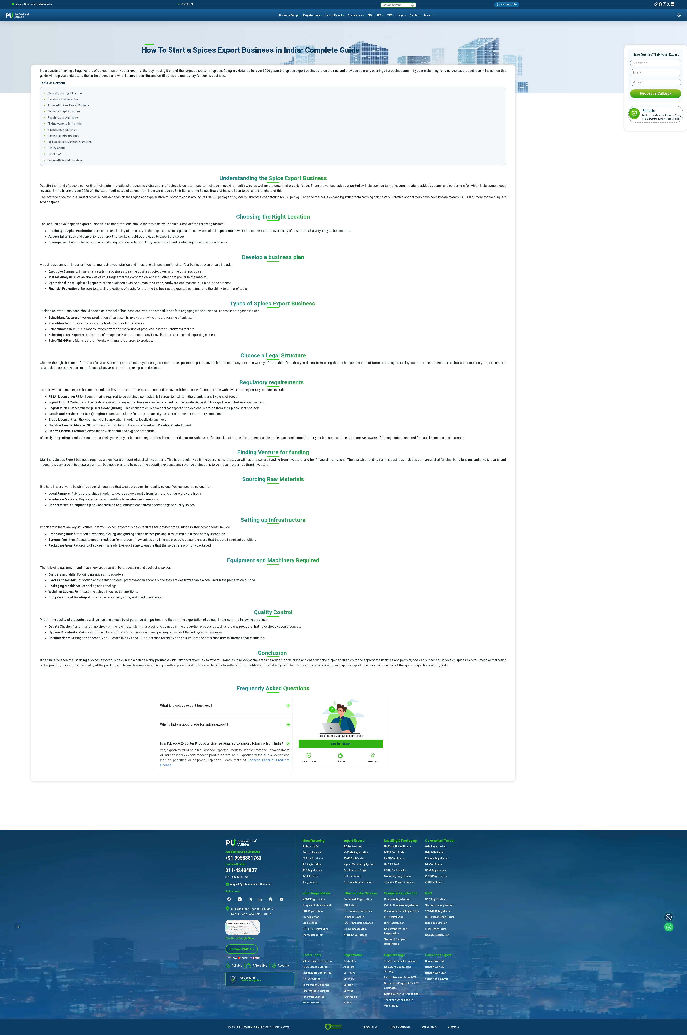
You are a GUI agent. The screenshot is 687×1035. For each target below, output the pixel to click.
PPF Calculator (311, 978)
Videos (347, 1002)
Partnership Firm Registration (401, 911)
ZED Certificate (434, 882)
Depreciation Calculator (316, 984)
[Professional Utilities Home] (259, 842)
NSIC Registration (435, 870)
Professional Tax (312, 934)
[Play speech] (18, 927)
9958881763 (187, 4)
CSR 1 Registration (436, 922)
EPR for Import (352, 876)
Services (348, 990)
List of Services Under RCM (400, 977)
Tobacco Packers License (399, 882)
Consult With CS (434, 967)
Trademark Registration (357, 899)
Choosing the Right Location (65, 93)
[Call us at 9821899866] (668, 917)
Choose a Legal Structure (64, 111)
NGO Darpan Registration (440, 917)
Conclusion (54, 154)
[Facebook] (661, 4)
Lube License (309, 922)
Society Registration (437, 934)
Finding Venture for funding (65, 123)
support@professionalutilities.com (250, 884)
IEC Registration (352, 846)
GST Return (350, 905)
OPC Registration (394, 922)
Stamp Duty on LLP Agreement (402, 993)
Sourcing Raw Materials (62, 129)
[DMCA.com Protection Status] (333, 1026)
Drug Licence (309, 882)
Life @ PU (348, 978)
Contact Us (350, 961)
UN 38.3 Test (391, 864)
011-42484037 (241, 870)
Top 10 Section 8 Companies (400, 961)
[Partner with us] (241, 948)
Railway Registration (437, 858)
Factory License (311, 852)
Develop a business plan (63, 99)
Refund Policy (429, 1027)
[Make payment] (243, 957)
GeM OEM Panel (434, 852)
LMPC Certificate (394, 858)
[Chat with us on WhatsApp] (668, 927)
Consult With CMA (435, 972)
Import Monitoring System (358, 864)
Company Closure (353, 917)
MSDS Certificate (394, 852)
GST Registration (312, 911)
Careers (348, 984)
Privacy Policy (370, 1027)
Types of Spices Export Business (68, 105)
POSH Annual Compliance (358, 922)
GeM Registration (435, 846)
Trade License (310, 917)
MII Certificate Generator (317, 961)
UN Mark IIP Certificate (397, 846)
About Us (348, 967)
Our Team (349, 972)
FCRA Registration (436, 929)
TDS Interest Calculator (316, 990)
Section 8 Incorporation (439, 905)
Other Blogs (391, 1005)
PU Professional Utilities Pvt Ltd (252, 1027)
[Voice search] (412, 5)
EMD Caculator (311, 1002)
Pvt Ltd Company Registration (401, 905)
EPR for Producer (312, 858)
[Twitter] (669, 4)
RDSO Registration (436, 876)
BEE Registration (312, 870)
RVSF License (310, 876)
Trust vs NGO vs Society (398, 999)
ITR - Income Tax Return (357, 911)
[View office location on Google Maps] (259, 927)
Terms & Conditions (399, 1027)
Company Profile (508, 4)
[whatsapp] (656, 4)
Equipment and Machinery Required (70, 142)
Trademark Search (313, 996)
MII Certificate (433, 864)
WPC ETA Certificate (355, 934)
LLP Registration (393, 917)
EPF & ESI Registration (315, 929)
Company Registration (397, 899)
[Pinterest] (271, 899)
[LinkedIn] (672, 4)
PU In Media (350, 996)
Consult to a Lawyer (436, 978)
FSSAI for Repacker (395, 870)
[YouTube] (282, 899)
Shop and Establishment (316, 905)
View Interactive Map (238, 923)
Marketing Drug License (397, 876)
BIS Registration (311, 864)
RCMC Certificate (353, 858)
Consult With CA (434, 961)
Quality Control (57, 148)
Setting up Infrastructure (63, 136)
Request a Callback (656, 93)
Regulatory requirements (63, 117)
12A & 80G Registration (438, 911)
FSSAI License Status (314, 967)
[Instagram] (665, 4)
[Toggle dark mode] (679, 15)
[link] (34, 4)
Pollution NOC (310, 846)
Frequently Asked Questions (65, 160)
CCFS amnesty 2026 (355, 929)
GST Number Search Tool (317, 972)
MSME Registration (313, 899)
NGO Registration (435, 899)
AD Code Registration (356, 852)
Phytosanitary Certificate (358, 882)
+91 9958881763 (243, 858)
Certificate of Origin (355, 870)
